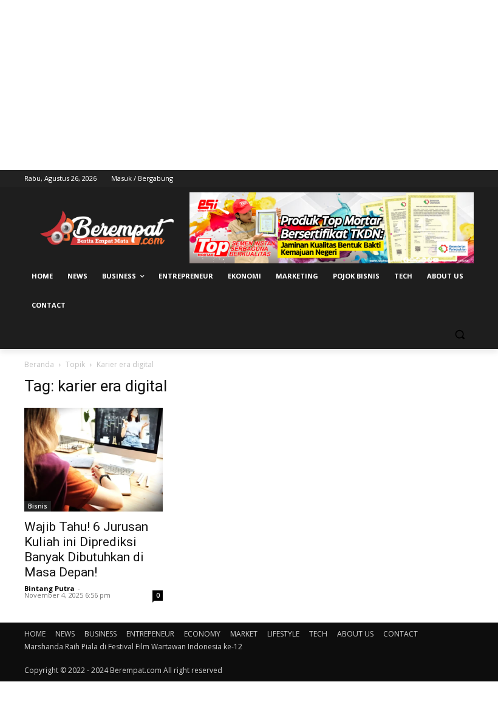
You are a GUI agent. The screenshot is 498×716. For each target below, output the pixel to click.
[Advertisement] (249, 85)
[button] (459, 334)
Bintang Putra (49, 588)
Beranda (39, 364)
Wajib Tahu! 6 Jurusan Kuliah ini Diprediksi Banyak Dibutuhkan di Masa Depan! (86, 549)
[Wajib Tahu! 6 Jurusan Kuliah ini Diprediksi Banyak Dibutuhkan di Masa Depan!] (93, 460)
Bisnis (37, 506)
